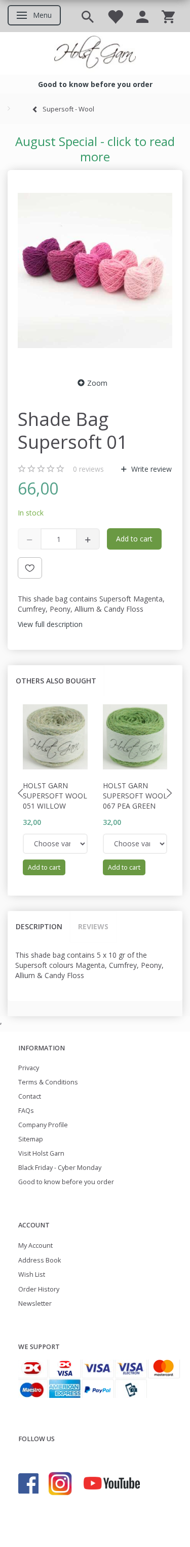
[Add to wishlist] (30, 568)
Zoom (97, 383)
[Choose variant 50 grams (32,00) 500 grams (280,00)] (55, 844)
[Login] (142, 16)
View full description (50, 624)
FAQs (26, 1110)
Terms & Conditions (48, 1082)
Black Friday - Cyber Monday (59, 1167)
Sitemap (30, 1139)
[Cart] (168, 16)
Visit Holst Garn (41, 1153)
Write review (150, 469)
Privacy (28, 1068)
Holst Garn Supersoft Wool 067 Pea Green (135, 796)
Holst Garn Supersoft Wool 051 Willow (55, 796)
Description (39, 926)
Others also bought (56, 680)
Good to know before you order (66, 1182)
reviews (88, 469)
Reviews (93, 926)
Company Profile (43, 1125)
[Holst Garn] (95, 53)
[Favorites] (115, 16)
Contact (29, 1096)
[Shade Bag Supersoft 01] (95, 271)
